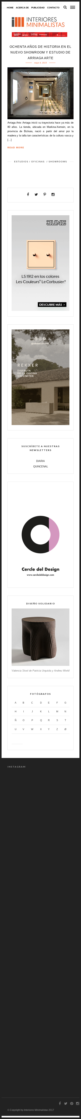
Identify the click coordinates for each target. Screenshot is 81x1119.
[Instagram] (53, 194)
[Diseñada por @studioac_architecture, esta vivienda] (40, 1024)
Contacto (53, 7)
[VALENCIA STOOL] (40, 665)
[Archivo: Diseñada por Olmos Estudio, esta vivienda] (40, 908)
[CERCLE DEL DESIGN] (40, 581)
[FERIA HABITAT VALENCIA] (39, 34)
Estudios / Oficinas (29, 161)
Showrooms (58, 161)
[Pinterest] (44, 194)
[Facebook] (28, 194)
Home (10, 7)
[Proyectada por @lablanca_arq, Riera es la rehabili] (40, 792)
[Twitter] (36, 194)
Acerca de (22, 7)
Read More (15, 147)
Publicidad (38, 7)
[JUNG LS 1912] (40, 310)
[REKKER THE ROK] (40, 424)
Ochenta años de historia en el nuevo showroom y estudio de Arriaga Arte (40, 52)
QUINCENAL (40, 466)
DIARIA (40, 461)
